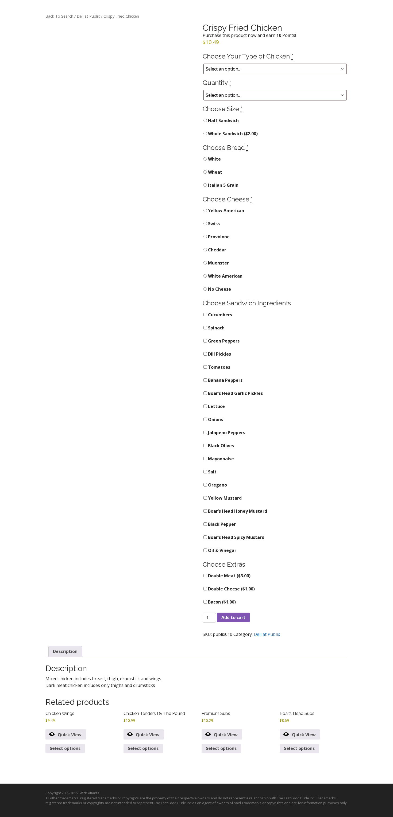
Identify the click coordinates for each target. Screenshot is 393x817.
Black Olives (220, 446)
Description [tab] (65, 651)
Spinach (216, 328)
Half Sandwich (223, 120)
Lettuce (216, 406)
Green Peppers (223, 341)
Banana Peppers (224, 380)
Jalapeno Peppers (226, 432)
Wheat (214, 172)
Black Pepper (221, 524)
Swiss (213, 224)
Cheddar (216, 250)
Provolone (218, 237)
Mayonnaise (220, 459)
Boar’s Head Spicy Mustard (235, 537)
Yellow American (225, 210)
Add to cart (233, 617)
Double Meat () (229, 576)
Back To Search (59, 16)
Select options (65, 748)
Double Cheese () (231, 589)
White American (224, 276)
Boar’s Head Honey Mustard (237, 511)
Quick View (70, 735)
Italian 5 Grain (222, 185)
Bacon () (221, 602)
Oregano (217, 485)
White (214, 159)
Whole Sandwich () (232, 134)
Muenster (218, 263)
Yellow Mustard (224, 498)
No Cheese (219, 289)
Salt (212, 472)
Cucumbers (219, 315)
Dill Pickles (219, 354)
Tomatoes (218, 367)
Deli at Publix (88, 16)
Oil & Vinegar (221, 550)
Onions (215, 419)
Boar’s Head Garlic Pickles (235, 393)
